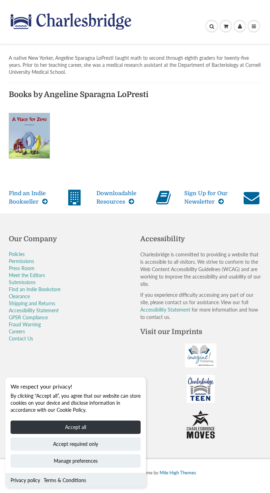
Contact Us (21, 338)
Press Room (21, 268)
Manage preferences (76, 461)
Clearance (19, 296)
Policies (17, 254)
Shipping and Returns (32, 303)
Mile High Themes (178, 472)
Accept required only (75, 444)
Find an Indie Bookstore (34, 289)
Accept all (75, 427)
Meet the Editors (27, 275)
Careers (17, 331)
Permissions (21, 261)
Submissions (22, 282)
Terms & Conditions (65, 480)
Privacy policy (25, 480)
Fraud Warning (25, 324)
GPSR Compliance (28, 317)
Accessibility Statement (34, 310)
